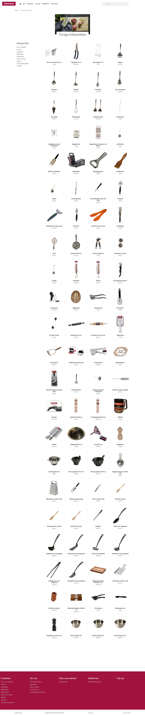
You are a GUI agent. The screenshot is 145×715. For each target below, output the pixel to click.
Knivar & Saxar (21, 59)
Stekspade (120, 226)
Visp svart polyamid (98, 553)
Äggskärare (76, 144)
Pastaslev (98, 89)
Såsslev (76, 89)
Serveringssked (120, 89)
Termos (19, 49)
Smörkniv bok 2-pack (98, 226)
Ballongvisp (76, 117)
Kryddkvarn (120, 444)
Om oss (37, 4)
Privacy (91, 713)
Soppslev (54, 89)
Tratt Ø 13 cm (98, 444)
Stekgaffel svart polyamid (76, 581)
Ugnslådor (20, 52)
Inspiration (54, 4)
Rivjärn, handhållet (54, 171)
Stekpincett (120, 117)
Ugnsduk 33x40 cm (76, 417)
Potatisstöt (54, 362)
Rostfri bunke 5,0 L (120, 635)
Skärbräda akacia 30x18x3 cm (76, 609)
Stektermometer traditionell (98, 390)
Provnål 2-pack (54, 335)
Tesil (54, 253)
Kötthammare (76, 390)
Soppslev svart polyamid (54, 553)
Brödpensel (120, 171)
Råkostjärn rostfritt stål (54, 499)
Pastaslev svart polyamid (120, 553)
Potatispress (98, 362)
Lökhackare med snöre (76, 362)
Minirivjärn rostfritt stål (120, 581)
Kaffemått (120, 144)
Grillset (54, 444)
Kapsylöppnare (98, 171)
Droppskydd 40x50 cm (98, 417)
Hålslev (120, 62)
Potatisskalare (76, 199)
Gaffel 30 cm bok (76, 526)
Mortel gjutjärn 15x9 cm (98, 472)
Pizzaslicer (120, 308)
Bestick (19, 61)
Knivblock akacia (54, 608)
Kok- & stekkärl (21, 47)
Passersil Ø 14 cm (76, 253)
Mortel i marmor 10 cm (54, 62)
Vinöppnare (54, 308)
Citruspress (98, 608)
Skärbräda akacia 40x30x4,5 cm (98, 581)
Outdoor (19, 66)
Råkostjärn (76, 171)
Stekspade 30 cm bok (54, 526)
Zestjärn (98, 526)
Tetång (54, 280)
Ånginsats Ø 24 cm (76, 444)
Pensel (98, 280)
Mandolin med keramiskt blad (54, 390)
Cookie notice (127, 713)
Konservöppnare (98, 253)
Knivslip (54, 417)
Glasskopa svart (120, 608)
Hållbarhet (45, 4)
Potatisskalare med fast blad (98, 199)
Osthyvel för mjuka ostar (54, 226)
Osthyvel (120, 199)
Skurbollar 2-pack (120, 253)
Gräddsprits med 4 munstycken (54, 144)
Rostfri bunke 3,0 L (98, 635)
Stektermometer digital (120, 390)
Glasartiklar (20, 56)
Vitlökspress (98, 308)
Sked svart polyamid (120, 526)
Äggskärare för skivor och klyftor (98, 144)
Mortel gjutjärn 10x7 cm (76, 472)
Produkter (30, 4)
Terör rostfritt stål (98, 499)
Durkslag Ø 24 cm (54, 472)
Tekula (54, 199)
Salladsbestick (98, 117)
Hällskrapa (120, 335)
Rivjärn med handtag (76, 499)
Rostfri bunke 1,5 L (76, 635)
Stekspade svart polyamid (76, 553)
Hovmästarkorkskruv (120, 280)
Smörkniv (76, 226)
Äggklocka (76, 308)
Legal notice (18, 713)
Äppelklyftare (120, 362)
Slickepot (76, 280)
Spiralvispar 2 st (98, 62)
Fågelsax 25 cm (76, 62)
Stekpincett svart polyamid (54, 581)
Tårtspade (54, 117)
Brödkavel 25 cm (76, 335)
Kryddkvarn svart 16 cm (54, 635)
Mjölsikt (120, 417)
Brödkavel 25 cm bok (98, 335)
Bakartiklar (20, 54)
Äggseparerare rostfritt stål (120, 472)
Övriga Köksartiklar (23, 63)
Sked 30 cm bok (120, 499)
